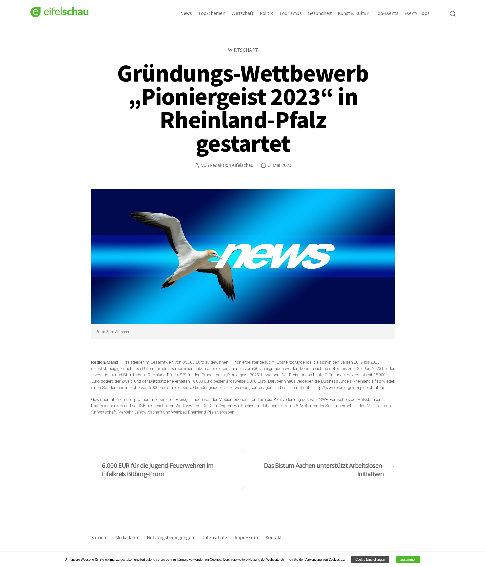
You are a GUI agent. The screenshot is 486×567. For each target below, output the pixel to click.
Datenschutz (214, 537)
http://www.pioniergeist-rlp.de (341, 387)
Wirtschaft (242, 13)
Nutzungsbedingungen (170, 537)
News (186, 13)
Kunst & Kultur (353, 13)
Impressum (246, 537)
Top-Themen (211, 13)
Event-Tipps (417, 13)
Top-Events (386, 13)
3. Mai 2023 (279, 165)
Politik (266, 13)
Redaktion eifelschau (232, 165)
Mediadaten (127, 537)
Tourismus (290, 13)
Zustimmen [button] (408, 559)
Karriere (99, 537)
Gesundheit (320, 13)
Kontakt (274, 537)
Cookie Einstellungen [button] (370, 559)
